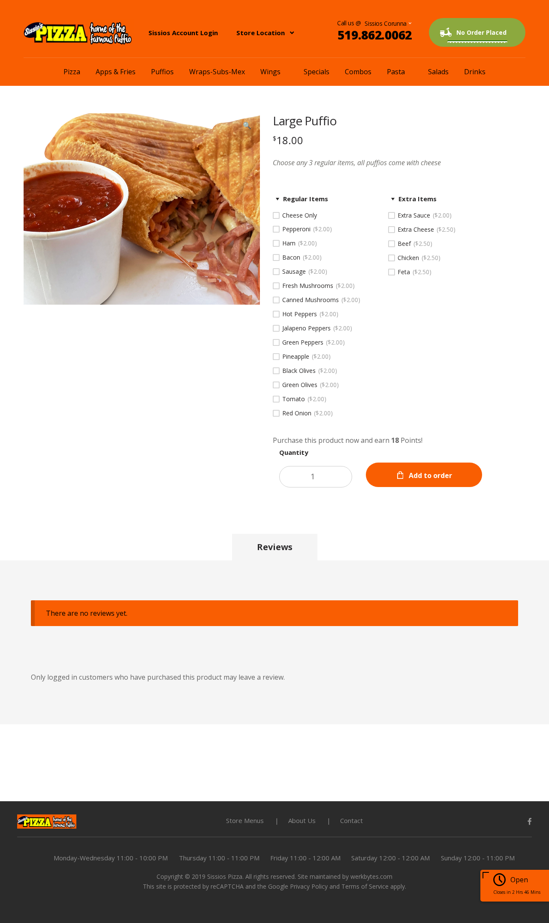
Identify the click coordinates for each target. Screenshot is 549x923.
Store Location (260, 32)
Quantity (293, 452)
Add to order (430, 475)
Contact (351, 820)
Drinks (475, 71)
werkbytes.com (371, 876)
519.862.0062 (375, 35)
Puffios (162, 71)
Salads (438, 71)
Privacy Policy (309, 886)
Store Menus (245, 820)
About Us (302, 820)
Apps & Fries (116, 71)
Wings (270, 71)
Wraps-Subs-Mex (217, 71)
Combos (358, 71)
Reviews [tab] (275, 547)
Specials (316, 71)
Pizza (71, 71)
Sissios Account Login (183, 32)
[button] (247, 126)
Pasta (396, 71)
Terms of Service (365, 886)
